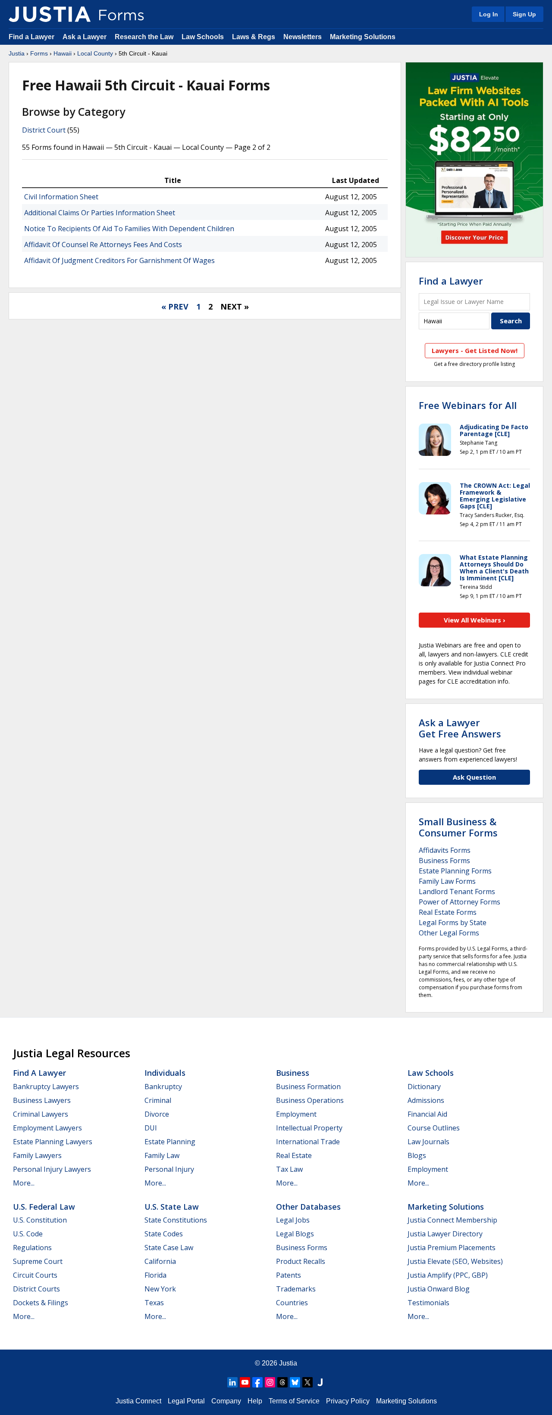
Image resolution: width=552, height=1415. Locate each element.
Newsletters (302, 36)
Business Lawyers (42, 1100)
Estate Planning (169, 1141)
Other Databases (308, 1206)
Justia (17, 53)
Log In (488, 14)
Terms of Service (294, 1401)
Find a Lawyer (31, 36)
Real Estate (294, 1155)
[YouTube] (245, 1382)
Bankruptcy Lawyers (46, 1086)
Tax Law (289, 1169)
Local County (95, 53)
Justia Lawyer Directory (445, 1234)
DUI (150, 1128)
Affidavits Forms (444, 850)
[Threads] (282, 1382)
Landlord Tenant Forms (457, 891)
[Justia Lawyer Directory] (320, 1382)
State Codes (163, 1234)
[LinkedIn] (232, 1382)
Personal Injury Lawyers (52, 1169)
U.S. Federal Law (44, 1206)
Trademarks (296, 1289)
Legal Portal (186, 1401)
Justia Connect (138, 1401)
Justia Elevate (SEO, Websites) (455, 1261)
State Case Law (168, 1247)
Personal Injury (169, 1169)
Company (226, 1401)
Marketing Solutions (362, 36)
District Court (44, 130)
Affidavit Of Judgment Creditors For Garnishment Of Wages (119, 260)
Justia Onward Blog (439, 1289)
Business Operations (310, 1100)
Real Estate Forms (448, 912)
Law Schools (203, 36)
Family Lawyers (37, 1155)
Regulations (32, 1247)
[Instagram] (270, 1382)
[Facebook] (257, 1382)
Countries (292, 1302)
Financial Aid (427, 1114)
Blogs (417, 1155)
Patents (288, 1275)
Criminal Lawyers (40, 1114)
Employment (296, 1114)
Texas (154, 1302)
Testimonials (428, 1302)
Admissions (426, 1100)
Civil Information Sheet (61, 196)
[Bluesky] (295, 1382)
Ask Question (474, 777)
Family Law (161, 1155)
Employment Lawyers (47, 1128)
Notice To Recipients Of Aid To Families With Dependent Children (129, 228)
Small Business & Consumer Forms (458, 827)
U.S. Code (28, 1234)
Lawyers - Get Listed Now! (475, 350)
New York (160, 1289)
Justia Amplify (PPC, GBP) (448, 1275)
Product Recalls (300, 1261)
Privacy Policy (348, 1401)
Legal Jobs (293, 1220)
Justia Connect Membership (452, 1220)
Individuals (164, 1073)
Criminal (157, 1100)
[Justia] (50, 14)
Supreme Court (38, 1261)
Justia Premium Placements (452, 1247)
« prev (174, 306)
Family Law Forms (447, 881)
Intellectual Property (309, 1128)
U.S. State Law (171, 1206)
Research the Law (144, 36)
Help (255, 1401)
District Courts (36, 1289)
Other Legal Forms (449, 933)
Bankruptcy (163, 1086)
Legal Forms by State (452, 922)
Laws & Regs (253, 36)
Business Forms (444, 860)
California (160, 1261)
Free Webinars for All (468, 405)
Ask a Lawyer (85, 36)
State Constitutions (175, 1220)
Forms (39, 53)
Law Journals (428, 1141)
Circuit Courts (35, 1275)
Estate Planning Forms (455, 871)
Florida (155, 1275)
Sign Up (524, 14)
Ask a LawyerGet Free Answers (460, 728)
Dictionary (424, 1086)
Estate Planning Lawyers (52, 1141)
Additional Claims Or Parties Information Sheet (99, 212)
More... (23, 1183)
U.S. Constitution (40, 1220)
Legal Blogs (295, 1234)
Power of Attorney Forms (459, 902)
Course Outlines (434, 1128)
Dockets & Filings (40, 1302)
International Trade (308, 1141)
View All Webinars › (474, 620)
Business (292, 1073)
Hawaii (62, 53)
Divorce (156, 1114)
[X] (307, 1382)
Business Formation (308, 1086)
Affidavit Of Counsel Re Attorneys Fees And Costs (103, 244)
